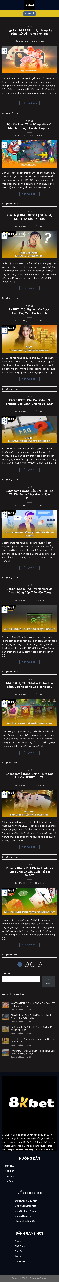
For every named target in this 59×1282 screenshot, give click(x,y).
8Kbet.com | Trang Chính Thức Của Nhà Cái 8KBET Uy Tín (29, 775)
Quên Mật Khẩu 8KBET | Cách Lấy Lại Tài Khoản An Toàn (29, 216)
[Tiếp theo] (39, 964)
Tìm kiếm (6, 973)
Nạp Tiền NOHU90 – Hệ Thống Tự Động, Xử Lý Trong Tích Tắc (29, 31)
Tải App (9, 1180)
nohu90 (50, 1149)
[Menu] (4, 4)
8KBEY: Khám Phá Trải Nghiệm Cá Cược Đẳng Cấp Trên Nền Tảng (30, 590)
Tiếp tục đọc (29, 103)
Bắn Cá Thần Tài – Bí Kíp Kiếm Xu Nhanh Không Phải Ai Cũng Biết (29, 126)
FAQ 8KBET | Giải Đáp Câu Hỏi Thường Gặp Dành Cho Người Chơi (29, 401)
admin (41, 41)
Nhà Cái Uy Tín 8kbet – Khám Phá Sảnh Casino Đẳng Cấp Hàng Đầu (29, 684)
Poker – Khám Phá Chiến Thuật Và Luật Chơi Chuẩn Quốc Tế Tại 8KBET (29, 871)
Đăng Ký (9, 1165)
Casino (29, 680)
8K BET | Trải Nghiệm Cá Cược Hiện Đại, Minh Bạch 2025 (29, 311)
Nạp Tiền (10, 1170)
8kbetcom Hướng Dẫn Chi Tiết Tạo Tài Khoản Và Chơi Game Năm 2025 (29, 494)
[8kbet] (29, 5)
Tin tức (29, 27)
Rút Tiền (9, 1175)
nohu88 (40, 1149)
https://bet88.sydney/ (21, 1149)
